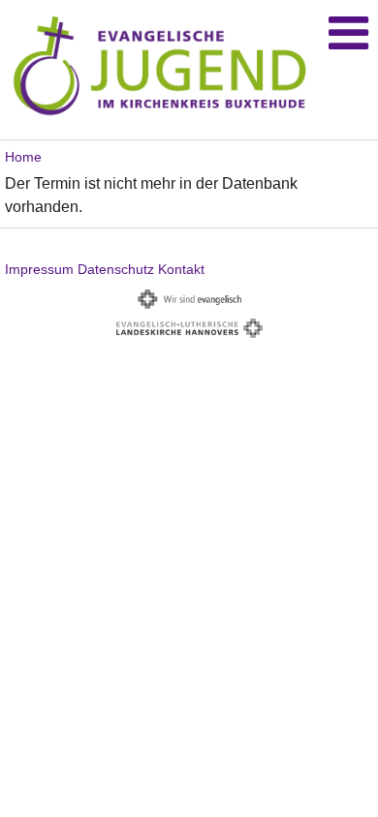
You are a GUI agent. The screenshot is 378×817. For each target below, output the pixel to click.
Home (23, 157)
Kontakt (181, 269)
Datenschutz (116, 269)
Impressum (39, 269)
